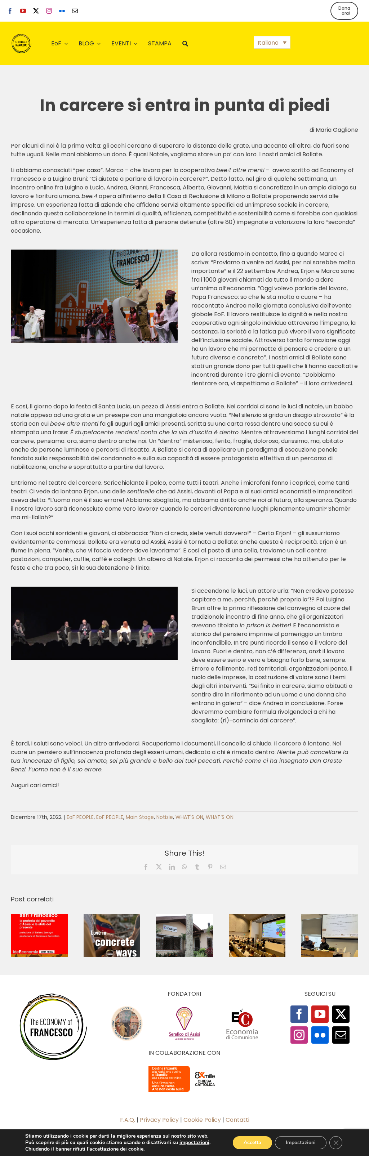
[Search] (185, 43)
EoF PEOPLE (80, 817)
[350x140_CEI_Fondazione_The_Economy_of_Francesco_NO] (184, 1067)
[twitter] (36, 11)
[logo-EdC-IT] (242, 1008)
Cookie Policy (202, 1120)
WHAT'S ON (189, 817)
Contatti (237, 1120)
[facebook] (10, 11)
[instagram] (49, 11)
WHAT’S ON (220, 817)
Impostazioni (301, 1142)
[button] (272, 42)
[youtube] (23, 11)
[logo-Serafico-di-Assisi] (184, 1008)
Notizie (164, 817)
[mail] (75, 11)
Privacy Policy (159, 1120)
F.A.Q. (127, 1120)
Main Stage (140, 817)
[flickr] (62, 11)
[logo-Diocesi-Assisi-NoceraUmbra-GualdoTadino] (127, 1008)
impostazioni (194, 1142)
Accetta (252, 1142)
